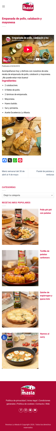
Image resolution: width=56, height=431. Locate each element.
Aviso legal (32, 400)
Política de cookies (25, 404)
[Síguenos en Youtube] (35, 410)
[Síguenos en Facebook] (21, 410)
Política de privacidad (16, 400)
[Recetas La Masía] (28, 6)
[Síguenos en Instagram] (25, 410)
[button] (3, 6)
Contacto (40, 404)
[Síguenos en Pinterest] (30, 410)
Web (48, 404)
